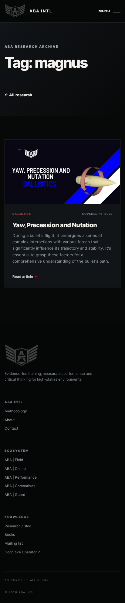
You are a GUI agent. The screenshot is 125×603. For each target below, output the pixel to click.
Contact (11, 428)
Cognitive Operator (23, 552)
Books (10, 535)
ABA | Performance (21, 477)
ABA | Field (14, 460)
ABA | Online (15, 469)
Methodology (16, 411)
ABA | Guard (15, 495)
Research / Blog (18, 526)
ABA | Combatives (20, 486)
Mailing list (14, 543)
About (10, 420)
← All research (18, 95)
